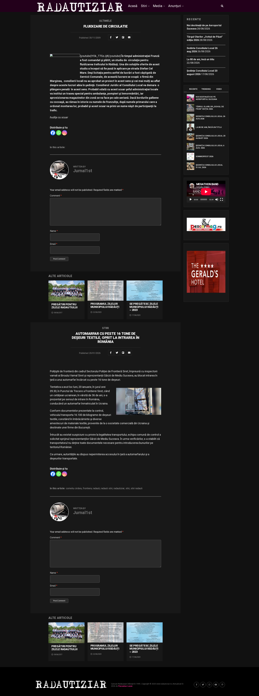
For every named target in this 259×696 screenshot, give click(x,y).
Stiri (144, 6)
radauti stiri (107, 488)
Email (53, 244)
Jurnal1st (82, 170)
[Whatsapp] (58, 132)
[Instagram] (64, 132)
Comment (56, 195)
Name (54, 231)
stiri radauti (136, 488)
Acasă (132, 6)
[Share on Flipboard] (123, 37)
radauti (96, 488)
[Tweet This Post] (117, 37)
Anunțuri (174, 6)
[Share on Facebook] (110, 37)
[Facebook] (52, 132)
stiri (128, 488)
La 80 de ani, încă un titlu (200, 59)
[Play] (190, 199)
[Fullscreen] (221, 199)
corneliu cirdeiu (74, 488)
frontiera (87, 488)
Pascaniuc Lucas (125, 686)
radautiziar (119, 488)
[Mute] (216, 199)
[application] (206, 191)
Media (157, 6)
